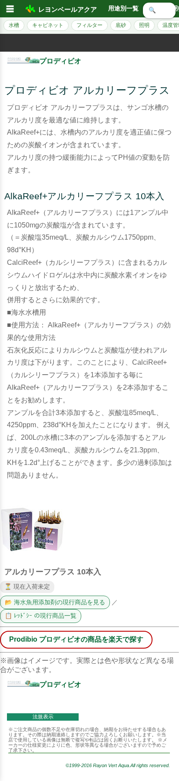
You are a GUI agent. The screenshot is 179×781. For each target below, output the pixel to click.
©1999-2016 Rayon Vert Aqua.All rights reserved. (118, 765)
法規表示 (43, 717)
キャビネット (47, 25)
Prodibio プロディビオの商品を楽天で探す (76, 639)
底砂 (121, 25)
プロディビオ (60, 61)
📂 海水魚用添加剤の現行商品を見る (55, 602)
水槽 (14, 25)
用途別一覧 (123, 8)
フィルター (89, 25)
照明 (144, 25)
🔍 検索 (159, 10)
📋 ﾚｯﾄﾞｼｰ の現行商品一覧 (40, 616)
